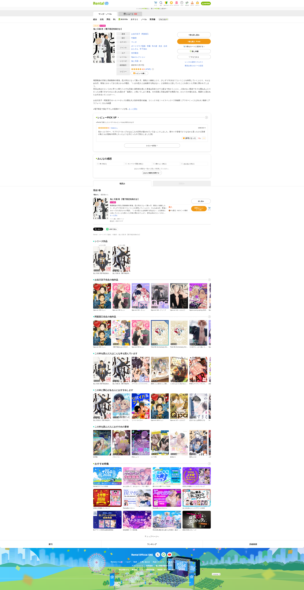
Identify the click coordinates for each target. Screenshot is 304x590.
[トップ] (98, 3)
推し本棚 (195, 51)
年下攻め (143, 49)
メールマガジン (187, 562)
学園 (148, 46)
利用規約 (149, 565)
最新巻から (104, 194)
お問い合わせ (145, 562)
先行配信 (134, 53)
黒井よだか (193, 457)
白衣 (165, 46)
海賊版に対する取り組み (166, 569)
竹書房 (134, 38)
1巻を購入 (194, 41)
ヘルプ (128, 562)
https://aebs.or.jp (127, 586)
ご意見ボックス (173, 562)
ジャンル (162, 19)
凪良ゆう (173, 457)
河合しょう (135, 457)
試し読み (201, 201)
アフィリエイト (137, 565)
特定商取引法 (124, 569)
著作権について (137, 569)
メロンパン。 (116, 457)
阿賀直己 (145, 34)
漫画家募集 (150, 569)
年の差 (154, 46)
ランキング (152, 544)
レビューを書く (141, 73)
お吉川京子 (135, 34)
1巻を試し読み (194, 35)
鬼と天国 (134, 61)
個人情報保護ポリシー (164, 565)
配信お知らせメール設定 (194, 65)
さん (114, 128)
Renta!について (117, 562)
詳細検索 (253, 544)
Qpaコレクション (138, 57)
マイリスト (195, 57)
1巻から (96, 194)
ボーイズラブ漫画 (138, 46)
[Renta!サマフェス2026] (106, 3)
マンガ (134, 42)
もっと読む (133, 109)
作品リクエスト (158, 562)
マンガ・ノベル (105, 14)
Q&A (135, 562)
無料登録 (207, 3)
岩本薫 (95, 457)
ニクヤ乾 (154, 457)
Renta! (95, 234)
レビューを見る (151, 145)
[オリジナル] (123, 19)
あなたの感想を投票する (151, 173)
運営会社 (181, 569)
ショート (131, 14)
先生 (160, 46)
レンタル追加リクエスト (194, 62)
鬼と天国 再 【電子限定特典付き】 (124, 199)
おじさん (134, 49)
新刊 (50, 544)
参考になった (190, 138)
